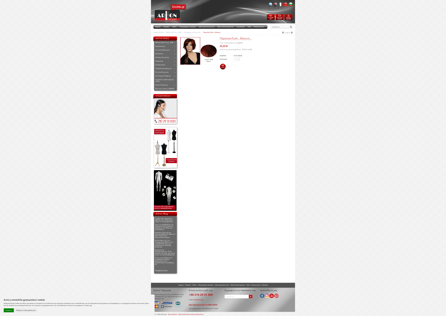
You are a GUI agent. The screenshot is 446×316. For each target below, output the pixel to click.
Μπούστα (159, 54)
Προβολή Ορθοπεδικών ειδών (164, 80)
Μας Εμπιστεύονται (206, 27)
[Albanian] (285, 5)
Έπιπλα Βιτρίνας (162, 72)
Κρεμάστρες (160, 46)
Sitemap (265, 285)
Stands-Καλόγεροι (162, 50)
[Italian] (279, 5)
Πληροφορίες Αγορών (187, 27)
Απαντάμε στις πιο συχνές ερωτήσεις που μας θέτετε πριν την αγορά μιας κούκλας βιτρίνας (164, 244)
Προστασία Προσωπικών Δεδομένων (191, 314)
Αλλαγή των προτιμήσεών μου (26, 310)
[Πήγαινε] (250, 296)
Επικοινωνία (259, 27)
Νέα (249, 27)
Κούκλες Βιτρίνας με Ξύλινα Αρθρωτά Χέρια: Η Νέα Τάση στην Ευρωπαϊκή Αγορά (165, 235)
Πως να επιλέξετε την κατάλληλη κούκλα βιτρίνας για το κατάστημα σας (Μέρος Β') (164, 261)
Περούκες (159, 61)
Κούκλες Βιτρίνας (162, 57)
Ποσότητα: (223, 59)
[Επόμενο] (292, 32)
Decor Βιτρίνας (161, 85)
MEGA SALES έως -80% (173, 32)
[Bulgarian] (290, 5)
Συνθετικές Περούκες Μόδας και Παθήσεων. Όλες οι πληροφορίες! (164, 220)
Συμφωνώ (9, 310)
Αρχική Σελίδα (158, 32)
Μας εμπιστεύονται (222, 285)
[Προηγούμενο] (283, 32)
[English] (274, 5)
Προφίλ (166, 27)
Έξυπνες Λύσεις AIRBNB (164, 89)
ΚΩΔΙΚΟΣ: (223, 56)
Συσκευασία (160, 65)
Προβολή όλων (161, 271)
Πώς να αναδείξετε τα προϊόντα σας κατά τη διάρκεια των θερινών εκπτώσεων (164, 227)
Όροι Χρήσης (172, 314)
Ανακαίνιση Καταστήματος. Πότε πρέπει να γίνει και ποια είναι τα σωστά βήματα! (165, 252)
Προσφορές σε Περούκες (192, 32)
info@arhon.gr (198, 300)
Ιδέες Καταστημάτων (225, 27)
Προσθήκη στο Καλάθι (223, 66)
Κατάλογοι (241, 27)
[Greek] (269, 5)
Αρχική (158, 27)
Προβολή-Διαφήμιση (163, 68)
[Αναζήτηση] (291, 26)
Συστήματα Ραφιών (163, 76)
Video (174, 27)
